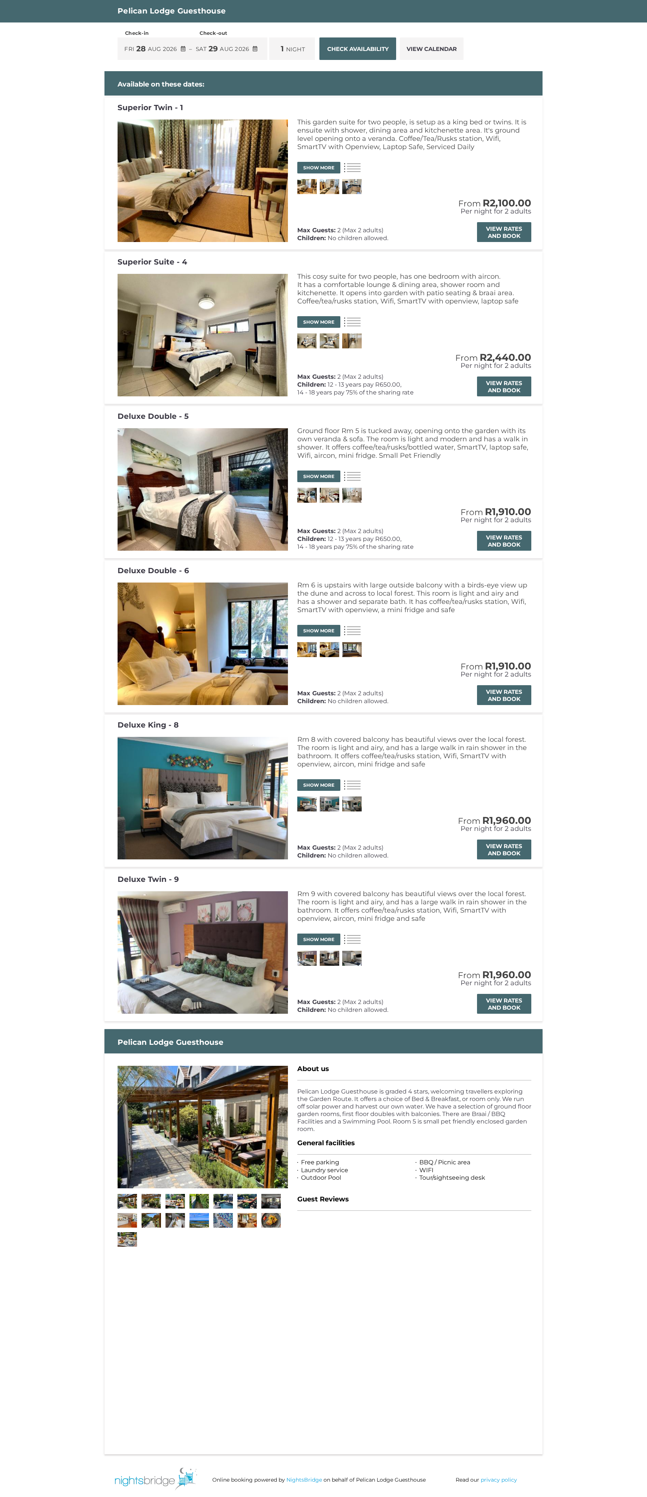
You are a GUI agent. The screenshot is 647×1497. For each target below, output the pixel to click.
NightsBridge (304, 1479)
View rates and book (504, 232)
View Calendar (432, 48)
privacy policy (499, 1479)
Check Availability (358, 48)
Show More (318, 167)
